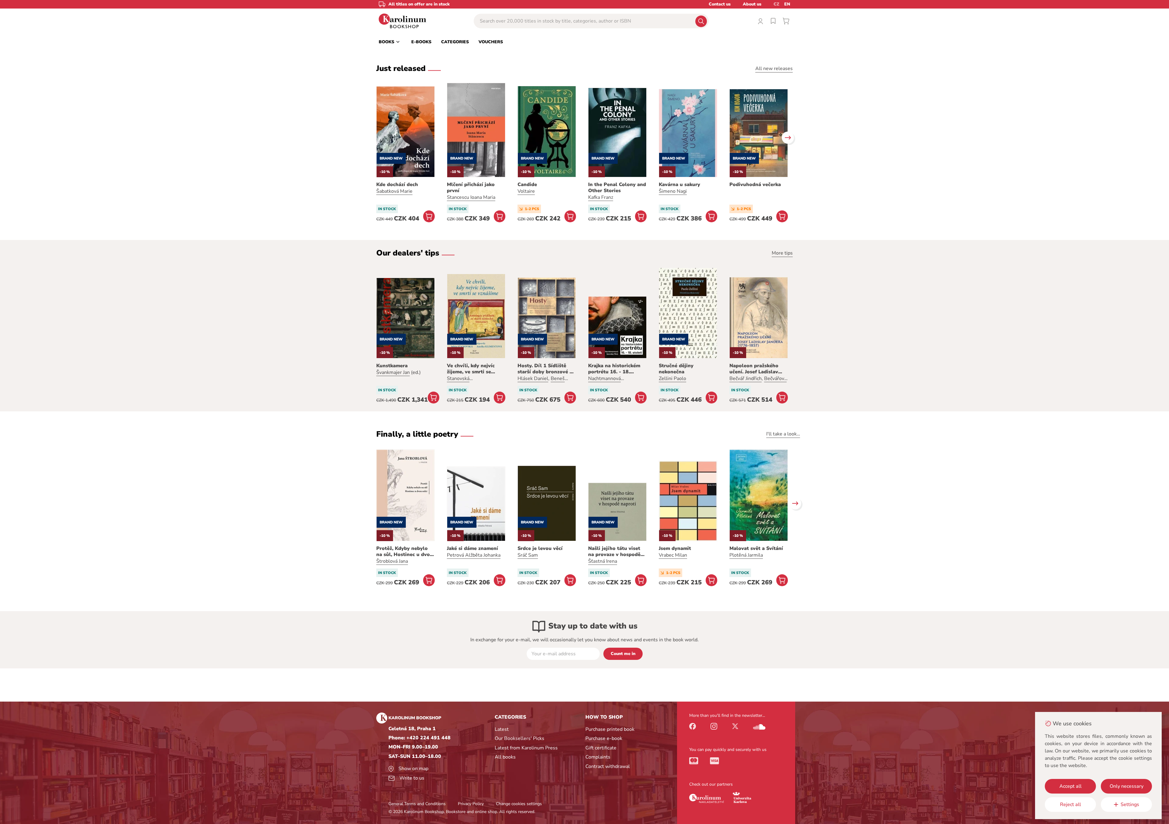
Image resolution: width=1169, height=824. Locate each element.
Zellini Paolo (672, 378)
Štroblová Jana (392, 561)
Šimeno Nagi (673, 191)
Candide (527, 184)
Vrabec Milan (673, 555)
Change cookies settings (519, 804)
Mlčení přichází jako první (471, 187)
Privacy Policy (471, 804)
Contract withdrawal (607, 766)
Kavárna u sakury (679, 184)
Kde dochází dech (397, 184)
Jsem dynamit (675, 548)
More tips (782, 253)
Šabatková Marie (394, 191)
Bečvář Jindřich (745, 378)
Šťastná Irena (602, 561)
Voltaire (526, 191)
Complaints (597, 757)
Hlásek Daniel (533, 378)
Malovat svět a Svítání (756, 548)
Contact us (720, 4)
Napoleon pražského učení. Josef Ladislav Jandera (753, 369)
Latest (502, 729)
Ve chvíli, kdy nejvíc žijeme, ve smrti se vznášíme (471, 369)
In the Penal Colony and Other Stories (617, 187)
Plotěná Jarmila (746, 555)
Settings (1130, 804)
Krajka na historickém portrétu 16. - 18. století (614, 369)
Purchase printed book (609, 729)
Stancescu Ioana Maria (471, 197)
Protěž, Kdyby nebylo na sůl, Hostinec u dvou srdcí (404, 551)
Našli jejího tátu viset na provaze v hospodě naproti (614, 551)
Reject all (1070, 804)
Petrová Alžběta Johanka (473, 555)
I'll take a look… (783, 434)
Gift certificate (600, 748)
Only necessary (1126, 786)
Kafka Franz (600, 197)
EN (787, 4)
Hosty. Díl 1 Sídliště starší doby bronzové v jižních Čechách (545, 369)
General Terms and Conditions (417, 804)
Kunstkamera (392, 366)
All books (505, 757)
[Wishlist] (773, 21)
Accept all (1070, 786)
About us (752, 4)
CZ (776, 4)
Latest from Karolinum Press (526, 748)
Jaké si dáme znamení (472, 548)
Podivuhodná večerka (755, 184)
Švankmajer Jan (393, 372)
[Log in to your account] (760, 21)
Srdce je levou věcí (540, 548)
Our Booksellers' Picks (519, 738)
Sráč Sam (528, 555)
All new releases (774, 68)
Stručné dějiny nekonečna (676, 369)
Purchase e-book (603, 738)
